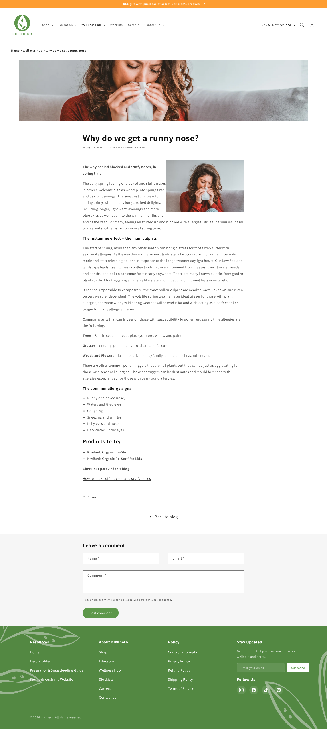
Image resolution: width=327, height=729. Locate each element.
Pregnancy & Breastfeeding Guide (57, 670)
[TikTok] (266, 690)
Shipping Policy (180, 679)
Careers (105, 688)
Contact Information (184, 652)
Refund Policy (179, 670)
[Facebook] (253, 690)
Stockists (106, 679)
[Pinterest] (278, 690)
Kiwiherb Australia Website (51, 679)
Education (107, 661)
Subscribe (298, 668)
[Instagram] (241, 690)
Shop (103, 652)
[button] (48, 24)
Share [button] (92, 497)
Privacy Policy (179, 661)
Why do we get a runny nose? (67, 51)
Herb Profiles (40, 661)
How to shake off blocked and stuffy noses (117, 478)
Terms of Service (181, 688)
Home (15, 51)
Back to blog (166, 516)
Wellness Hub (32, 51)
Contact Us (107, 697)
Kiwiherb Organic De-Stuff (108, 452)
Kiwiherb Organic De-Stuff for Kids (114, 458)
